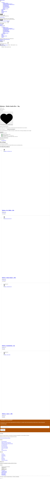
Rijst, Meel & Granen (5, 30)
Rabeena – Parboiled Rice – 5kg (8, 345)
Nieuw (2, 34)
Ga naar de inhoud (2, 0)
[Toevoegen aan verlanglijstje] (4, 150)
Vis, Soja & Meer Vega (6, 29)
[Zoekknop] (8, 22)
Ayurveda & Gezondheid (6, 31)
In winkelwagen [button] (4, 212)
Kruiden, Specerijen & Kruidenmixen (7, 28)
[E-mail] (1, 20)
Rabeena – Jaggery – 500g (7, 413)
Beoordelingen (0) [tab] (4, 140)
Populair (3, 35)
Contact (2, 37)
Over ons (3, 36)
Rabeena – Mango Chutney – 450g (9, 277)
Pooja (4, 32)
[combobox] (3, 22)
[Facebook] (0, 20)
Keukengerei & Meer (5, 33)
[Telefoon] (2, 20)
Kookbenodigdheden (5, 27)
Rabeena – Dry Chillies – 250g (8, 210)
